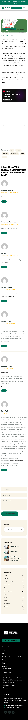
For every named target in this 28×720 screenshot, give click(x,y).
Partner (4, 660)
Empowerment (14, 153)
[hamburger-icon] (23, 8)
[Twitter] (14, 4)
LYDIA (3, 253)
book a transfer (5, 328)
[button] (3, 125)
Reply (4, 201)
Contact (4, 666)
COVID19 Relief (8, 581)
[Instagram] (17, 4)
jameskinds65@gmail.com (17, 460)
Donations (5, 153)
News (4, 157)
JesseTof (4, 411)
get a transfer (4, 373)
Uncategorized (8, 610)
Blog (12, 150)
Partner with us (12, 640)
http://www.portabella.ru (7, 296)
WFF (3, 35)
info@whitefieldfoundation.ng (15, 706)
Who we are (5, 654)
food (22, 153)
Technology (7, 603)
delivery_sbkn (6, 287)
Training (6, 607)
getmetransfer (7, 366)
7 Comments (11, 35)
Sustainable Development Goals (11, 657)
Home (4, 651)
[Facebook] (12, 4)
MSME (6, 597)
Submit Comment (10, 513)
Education (6, 588)
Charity (18, 150)
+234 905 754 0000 (12, 708)
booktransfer (6, 321)
